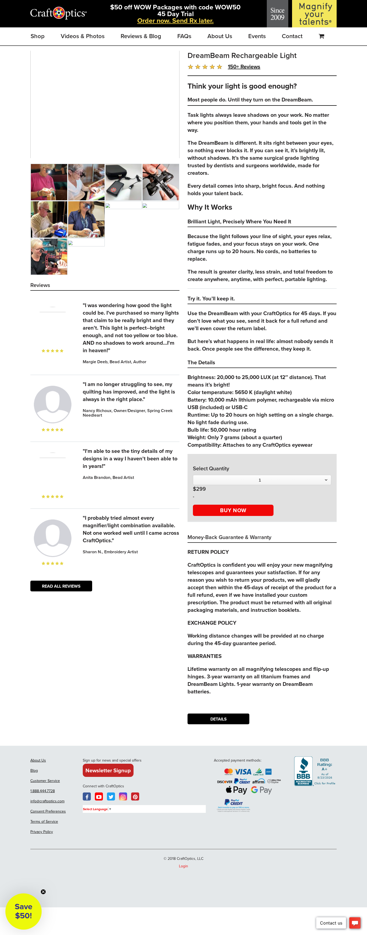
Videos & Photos (83, 36)
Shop (38, 36)
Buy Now (233, 510)
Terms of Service (44, 821)
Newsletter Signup (108, 770)
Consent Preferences (48, 811)
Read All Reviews (61, 586)
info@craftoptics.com (47, 801)
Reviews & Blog (141, 36)
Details (218, 719)
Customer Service (45, 780)
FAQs (184, 36)
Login (183, 866)
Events (257, 36)
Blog (34, 770)
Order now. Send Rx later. (175, 20)
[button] (23, 911)
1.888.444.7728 (42, 791)
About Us (219, 36)
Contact (292, 36)
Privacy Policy (41, 831)
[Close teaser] (43, 891)
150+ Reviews (244, 66)
